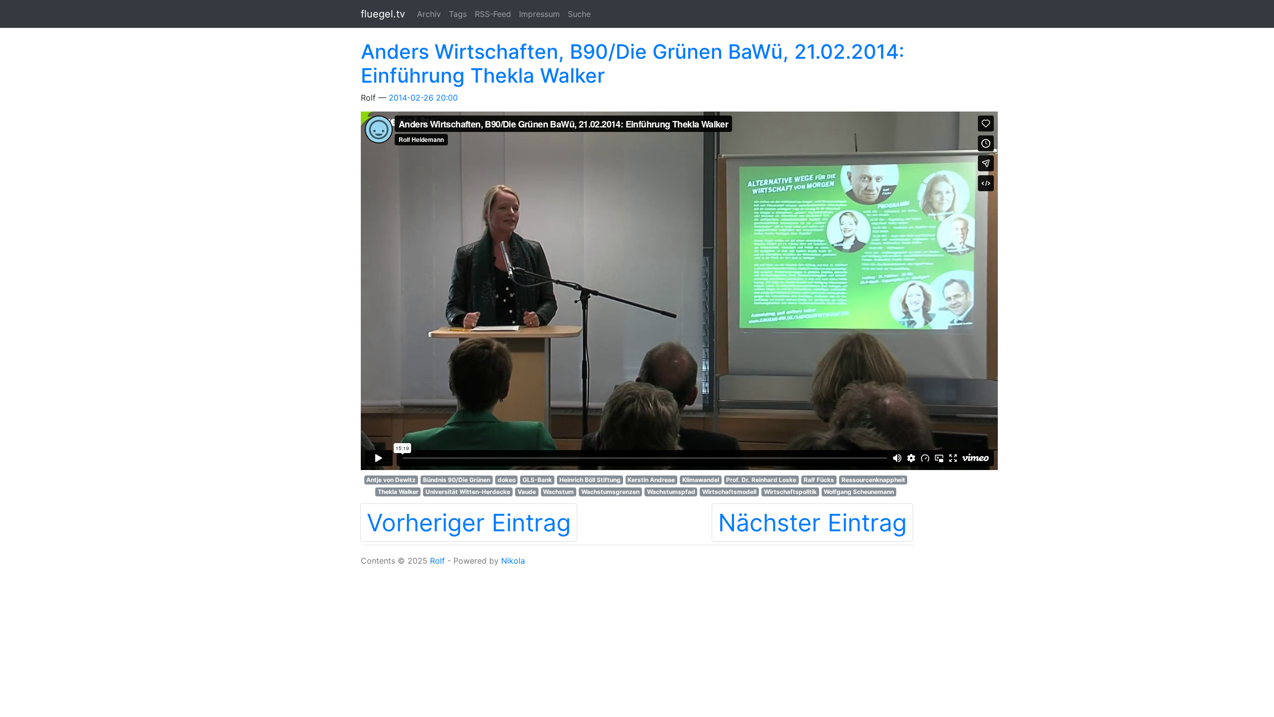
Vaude (527, 491)
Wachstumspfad (671, 491)
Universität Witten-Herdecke (467, 491)
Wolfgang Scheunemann (859, 491)
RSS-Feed (493, 14)
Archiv (429, 14)
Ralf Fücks (819, 479)
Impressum (539, 14)
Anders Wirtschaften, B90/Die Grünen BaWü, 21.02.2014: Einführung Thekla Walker (632, 63)
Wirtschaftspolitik (790, 491)
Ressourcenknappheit (873, 479)
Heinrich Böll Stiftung (590, 479)
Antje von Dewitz (391, 479)
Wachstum (558, 491)
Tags (458, 14)
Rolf (437, 561)
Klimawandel (700, 479)
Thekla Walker (398, 491)
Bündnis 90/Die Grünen (456, 479)
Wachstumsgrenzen (610, 491)
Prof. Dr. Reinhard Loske (761, 479)
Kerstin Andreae (651, 479)
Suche (579, 14)
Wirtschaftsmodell (729, 491)
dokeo (507, 479)
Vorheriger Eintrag (469, 522)
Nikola (513, 561)
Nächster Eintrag (812, 522)
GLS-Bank (537, 479)
